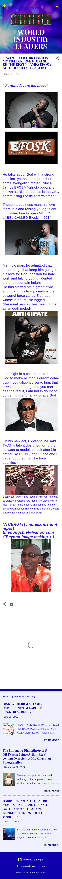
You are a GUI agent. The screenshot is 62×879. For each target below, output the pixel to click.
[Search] (57, 7)
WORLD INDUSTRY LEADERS (31, 39)
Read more (51, 740)
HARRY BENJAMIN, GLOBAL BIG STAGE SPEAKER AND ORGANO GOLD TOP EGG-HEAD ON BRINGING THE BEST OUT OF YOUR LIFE (25, 809)
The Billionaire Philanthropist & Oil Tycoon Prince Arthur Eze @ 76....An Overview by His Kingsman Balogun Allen (27, 756)
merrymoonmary (38, 866)
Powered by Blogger (33, 859)
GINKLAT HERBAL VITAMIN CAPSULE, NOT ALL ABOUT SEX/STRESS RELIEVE (22, 708)
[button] (57, 58)
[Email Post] (11, 605)
